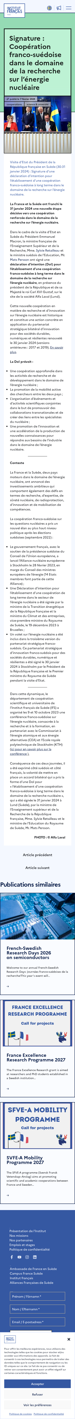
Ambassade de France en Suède (33, 1269)
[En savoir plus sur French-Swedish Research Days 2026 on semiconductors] (37, 916)
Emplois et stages (22, 1245)
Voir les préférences (37, 1405)
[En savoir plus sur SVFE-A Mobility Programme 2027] (37, 1125)
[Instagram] (27, 1257)
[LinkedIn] (35, 1257)
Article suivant (37, 867)
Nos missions (18, 1235)
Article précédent (37, 854)
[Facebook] (12, 1257)
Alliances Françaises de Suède (31, 1282)
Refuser (37, 1394)
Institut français (21, 1278)
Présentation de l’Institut (27, 1231)
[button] (69, 1339)
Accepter (37, 1384)
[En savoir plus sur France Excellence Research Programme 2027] (37, 1023)
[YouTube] (19, 1257)
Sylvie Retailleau (48, 250)
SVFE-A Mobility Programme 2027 (25, 1159)
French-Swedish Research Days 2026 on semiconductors (29, 952)
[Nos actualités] (59, 8)
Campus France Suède (26, 1273)
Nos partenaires (21, 1240)
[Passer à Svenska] (49, 8)
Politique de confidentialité (49, 1413)
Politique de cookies (20, 1413)
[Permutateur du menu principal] (67, 7)
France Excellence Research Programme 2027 (36, 1057)
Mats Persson (19, 259)
